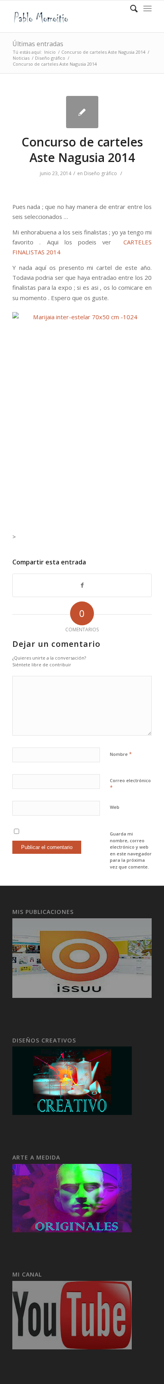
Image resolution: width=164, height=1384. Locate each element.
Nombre (121, 753)
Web (114, 807)
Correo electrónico (130, 784)
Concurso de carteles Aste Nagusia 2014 (103, 52)
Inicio (50, 52)
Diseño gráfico (50, 58)
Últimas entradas (37, 43)
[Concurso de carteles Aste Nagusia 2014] (82, 112)
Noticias (21, 58)
